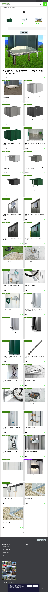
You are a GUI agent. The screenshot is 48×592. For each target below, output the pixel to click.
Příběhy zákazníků (6, 552)
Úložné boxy (5, 548)
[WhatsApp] (42, 540)
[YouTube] (45, 540)
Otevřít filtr (24, 32)
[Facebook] (38, 540)
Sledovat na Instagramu (10, 582)
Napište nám (5, 554)
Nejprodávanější (17, 28)
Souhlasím (36, 585)
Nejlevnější (11, 28)
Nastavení (11, 589)
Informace (5, 551)
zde (20, 587)
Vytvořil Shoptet (43, 588)
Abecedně (24, 28)
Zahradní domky (6, 546)
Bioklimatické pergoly (7, 549)
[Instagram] (40, 540)
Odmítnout (30, 585)
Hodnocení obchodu (6, 555)
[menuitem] (12, 4)
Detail (43, 77)
